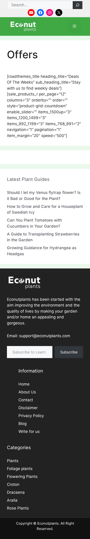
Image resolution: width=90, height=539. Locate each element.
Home (24, 384)
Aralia (12, 500)
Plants (12, 460)
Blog (22, 423)
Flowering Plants (22, 476)
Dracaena (16, 492)
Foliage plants (20, 468)
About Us (27, 392)
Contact (25, 400)
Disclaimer (28, 407)
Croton (13, 484)
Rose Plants (18, 508)
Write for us (29, 431)
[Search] (77, 5)
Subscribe (69, 352)
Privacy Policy (31, 415)
